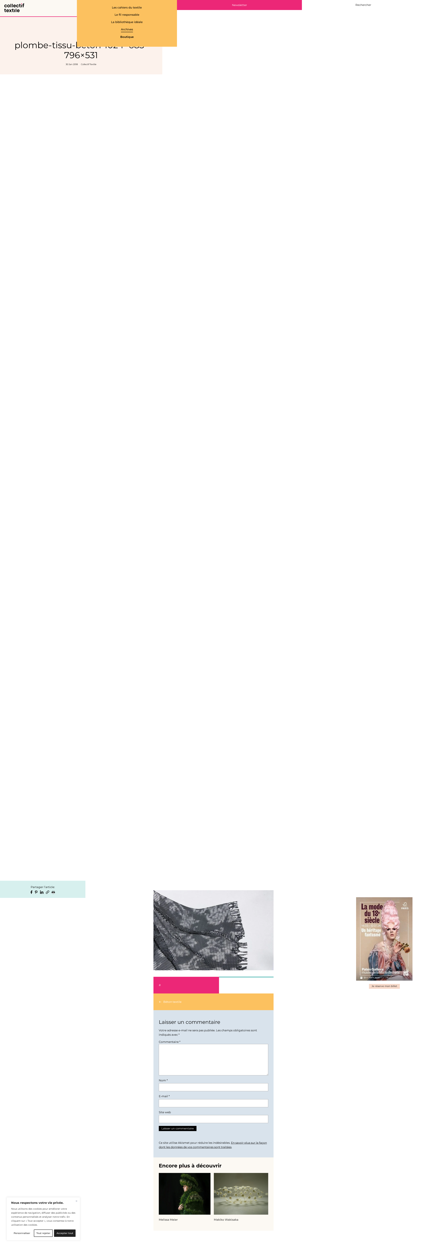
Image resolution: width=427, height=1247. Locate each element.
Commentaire (169, 1042)
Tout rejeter (43, 1233)
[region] (43, 1218)
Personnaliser (22, 1233)
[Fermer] (76, 1201)
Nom (163, 1080)
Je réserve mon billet (384, 986)
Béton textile (172, 1001)
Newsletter (239, 5)
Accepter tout (65, 1233)
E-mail (164, 1096)
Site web (165, 1112)
